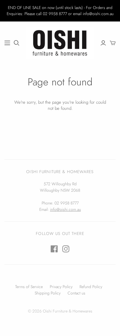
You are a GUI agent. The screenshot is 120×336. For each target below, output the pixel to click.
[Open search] (17, 43)
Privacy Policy (61, 287)
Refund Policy (91, 287)
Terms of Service (29, 287)
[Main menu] (7, 43)
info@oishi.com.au (65, 209)
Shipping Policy (48, 293)
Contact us (76, 293)
